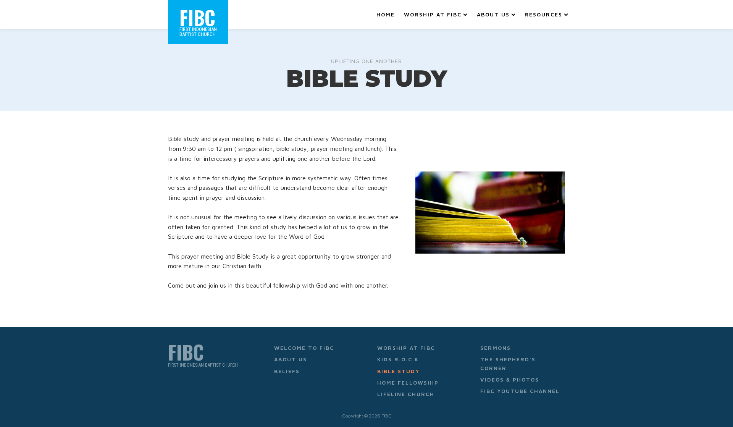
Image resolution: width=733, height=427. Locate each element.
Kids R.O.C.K (398, 359)
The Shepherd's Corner (508, 363)
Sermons (495, 348)
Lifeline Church (405, 394)
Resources (543, 14)
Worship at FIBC (433, 14)
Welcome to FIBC (304, 348)
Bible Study (398, 371)
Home (385, 14)
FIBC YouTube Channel (520, 391)
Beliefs (287, 371)
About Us (493, 14)
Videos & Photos (509, 379)
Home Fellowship (408, 382)
